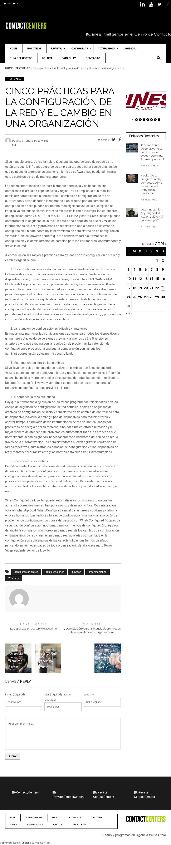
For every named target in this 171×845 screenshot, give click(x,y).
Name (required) (15, 694)
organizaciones (97, 571)
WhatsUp (13, 578)
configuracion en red (26, 571)
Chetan (25, 842)
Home (9, 68)
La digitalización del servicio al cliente (33, 628)
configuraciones (54, 571)
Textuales (22, 68)
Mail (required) (53, 694)
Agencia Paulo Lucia (151, 835)
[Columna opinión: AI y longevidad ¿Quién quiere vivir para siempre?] (132, 212)
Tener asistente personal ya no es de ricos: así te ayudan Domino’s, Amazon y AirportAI (153, 152)
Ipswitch (76, 571)
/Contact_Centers (27, 792)
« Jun (129, 313)
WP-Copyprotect (41, 842)
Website (89, 694)
